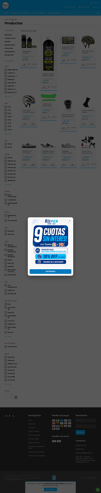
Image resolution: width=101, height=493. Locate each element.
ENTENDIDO (50, 271)
